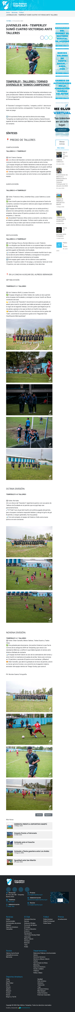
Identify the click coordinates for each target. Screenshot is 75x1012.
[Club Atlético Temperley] (14, 5)
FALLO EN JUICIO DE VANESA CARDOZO (62, 157)
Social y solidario (38, 969)
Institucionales (10, 921)
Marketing (36, 965)
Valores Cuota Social (12, 953)
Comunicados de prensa (13, 923)
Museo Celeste (28, 939)
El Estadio (27, 927)
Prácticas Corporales (44, 995)
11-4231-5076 (10, 901)
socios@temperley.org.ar (35, 904)
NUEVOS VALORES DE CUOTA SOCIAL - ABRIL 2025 (62, 61)
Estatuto (27, 931)
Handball (40, 979)
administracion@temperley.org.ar (37, 899)
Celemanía (27, 937)
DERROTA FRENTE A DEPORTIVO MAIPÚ (30, 824)
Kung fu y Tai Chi (11, 997)
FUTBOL (8, 21)
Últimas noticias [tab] (62, 143)
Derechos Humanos (39, 957)
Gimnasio (27, 941)
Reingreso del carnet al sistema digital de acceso (62, 35)
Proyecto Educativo (30, 929)
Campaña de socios (12, 955)
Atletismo (40, 983)
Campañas (9, 929)
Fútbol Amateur (48, 919)
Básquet (8, 925)
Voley (7, 979)
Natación (27, 943)
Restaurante (28, 933)
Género (35, 955)
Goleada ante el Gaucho (24, 842)
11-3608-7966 (10, 906)
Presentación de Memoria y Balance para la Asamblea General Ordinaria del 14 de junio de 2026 (62, 180)
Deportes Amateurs (12, 927)
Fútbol (8, 919)
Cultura (35, 961)
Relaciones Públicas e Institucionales (44, 953)
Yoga (39, 987)
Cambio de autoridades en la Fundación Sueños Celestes (62, 87)
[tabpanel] (62, 202)
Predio (26, 946)
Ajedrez (8, 989)
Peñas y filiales (65, 244)
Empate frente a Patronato (25, 833)
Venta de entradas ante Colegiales (61, 232)
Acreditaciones (62, 919)
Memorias (9, 957)
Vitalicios (36, 970)
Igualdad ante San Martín (25, 860)
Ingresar (62, 130)
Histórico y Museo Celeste (41, 959)
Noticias (9, 917)
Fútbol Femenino (42, 993)
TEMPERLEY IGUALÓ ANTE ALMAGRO (61, 219)
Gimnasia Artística (43, 989)
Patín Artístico (42, 981)
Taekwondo (41, 985)
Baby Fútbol (9, 983)
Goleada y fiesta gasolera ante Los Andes (31, 851)
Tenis (26, 945)
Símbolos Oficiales (29, 923)
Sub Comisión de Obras (40, 963)
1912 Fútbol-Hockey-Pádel (32, 935)
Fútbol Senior (47, 923)
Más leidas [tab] (60, 148)
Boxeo (8, 985)
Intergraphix (25, 1007)
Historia (26, 921)
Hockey (8, 993)
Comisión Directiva (29, 919)
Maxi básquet (42, 991)
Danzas (8, 987)
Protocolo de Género (30, 925)
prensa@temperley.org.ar (35, 894)
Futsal (8, 981)
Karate (8, 995)
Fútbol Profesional (48, 921)
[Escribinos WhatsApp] (72, 1003)
